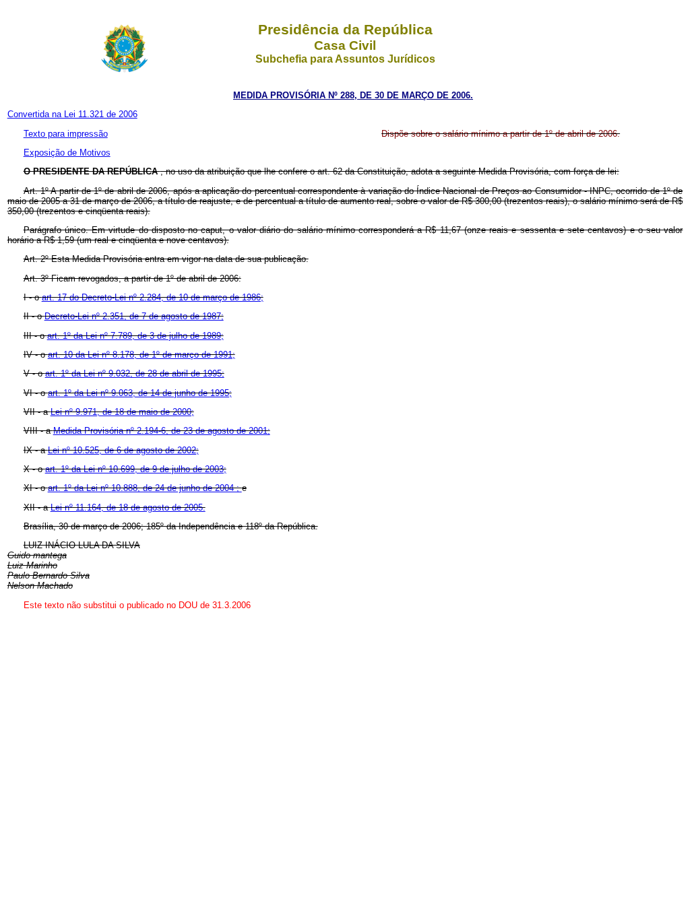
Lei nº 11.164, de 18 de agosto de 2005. (128, 507)
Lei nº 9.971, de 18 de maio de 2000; (122, 412)
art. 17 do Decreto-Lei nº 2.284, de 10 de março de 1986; (152, 297)
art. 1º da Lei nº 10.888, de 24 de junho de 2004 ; (145, 488)
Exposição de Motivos (67, 152)
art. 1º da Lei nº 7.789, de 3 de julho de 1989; (135, 336)
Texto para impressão (66, 134)
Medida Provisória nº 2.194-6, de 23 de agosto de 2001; (161, 431)
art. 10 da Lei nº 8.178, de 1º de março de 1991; (141, 355)
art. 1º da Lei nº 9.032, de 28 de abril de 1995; (134, 373)
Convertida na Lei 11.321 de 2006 (72, 114)
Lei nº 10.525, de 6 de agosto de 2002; (123, 450)
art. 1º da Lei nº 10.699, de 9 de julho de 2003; (135, 469)
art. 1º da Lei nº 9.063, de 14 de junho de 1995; (140, 393)
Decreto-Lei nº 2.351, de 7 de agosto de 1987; (134, 316)
